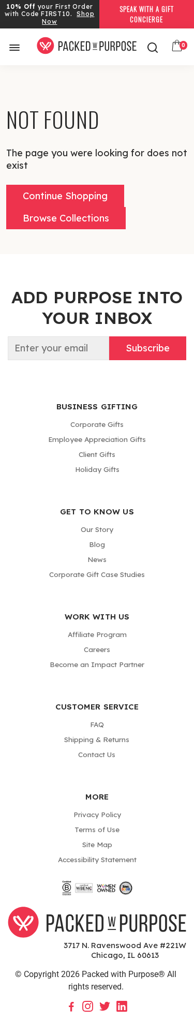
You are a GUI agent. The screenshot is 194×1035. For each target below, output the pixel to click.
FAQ (97, 724)
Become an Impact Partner (97, 664)
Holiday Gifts (97, 469)
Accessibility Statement (97, 859)
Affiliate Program (97, 634)
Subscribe (148, 348)
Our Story (97, 529)
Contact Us (96, 754)
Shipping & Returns (96, 739)
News (97, 559)
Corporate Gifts (97, 424)
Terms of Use (97, 829)
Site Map (97, 844)
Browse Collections (66, 218)
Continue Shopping (65, 196)
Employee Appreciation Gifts (97, 439)
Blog (97, 544)
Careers (97, 649)
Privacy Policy (97, 814)
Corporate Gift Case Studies (97, 574)
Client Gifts (97, 454)
